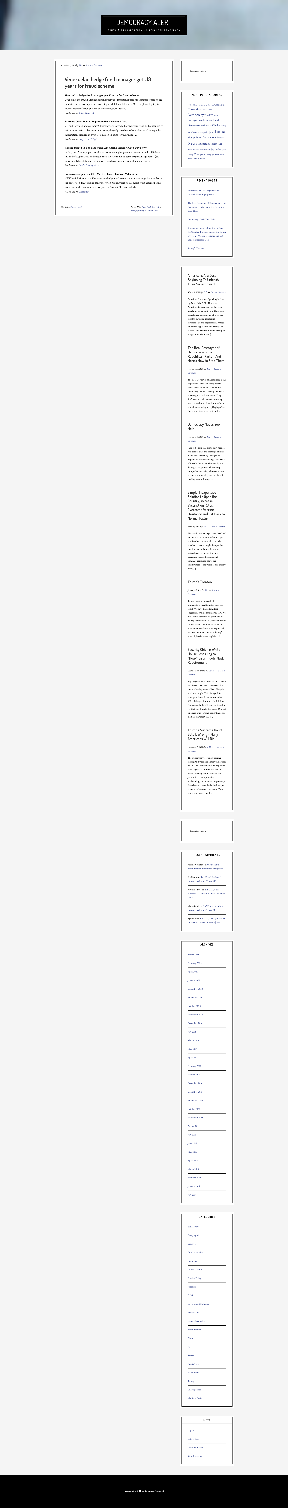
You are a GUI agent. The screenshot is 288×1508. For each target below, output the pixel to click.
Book (212, 105)
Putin (190, 149)
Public (220, 144)
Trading (190, 154)
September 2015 (195, 1117)
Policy (214, 144)
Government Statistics (198, 1304)
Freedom (202, 120)
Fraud (144, 207)
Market (207, 137)
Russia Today (194, 1364)
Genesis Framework (155, 1491)
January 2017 (194, 1074)
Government (196, 125)
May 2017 (192, 1049)
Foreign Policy (194, 1278)
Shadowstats (204, 149)
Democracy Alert (144, 22)
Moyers (221, 137)
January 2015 (194, 1186)
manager (134, 210)
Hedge (158, 207)
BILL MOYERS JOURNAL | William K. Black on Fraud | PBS (206, 893)
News (192, 143)
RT (189, 1346)
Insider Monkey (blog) (89, 165)
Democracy (196, 114)
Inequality (204, 132)
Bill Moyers (193, 1226)
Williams (201, 158)
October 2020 (194, 1006)
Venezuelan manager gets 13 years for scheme (108, 82)
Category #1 (193, 1235)
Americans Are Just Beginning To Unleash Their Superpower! (203, 279)
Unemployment (211, 154)
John (211, 132)
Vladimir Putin (195, 1398)
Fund (149, 207)
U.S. (203, 154)
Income (195, 132)
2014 (189, 105)
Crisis (204, 110)
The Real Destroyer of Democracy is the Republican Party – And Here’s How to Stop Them (207, 207)
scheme (141, 210)
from (210, 120)
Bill (209, 105)
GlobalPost (83, 191)
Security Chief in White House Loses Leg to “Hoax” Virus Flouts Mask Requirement (206, 656)
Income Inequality (196, 1321)
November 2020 (195, 997)
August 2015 (194, 1126)
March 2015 (193, 1169)
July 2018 (192, 1031)
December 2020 (195, 989)
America (204, 105)
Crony (209, 109)
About (197, 105)
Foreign (192, 120)
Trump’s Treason (196, 248)
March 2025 (193, 954)
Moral (215, 137)
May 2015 (192, 1152)
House (190, 132)
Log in (191, 1430)
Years (156, 210)
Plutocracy (204, 144)
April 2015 (193, 1160)
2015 (193, 105)
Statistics (216, 149)
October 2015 (194, 1109)
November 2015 (195, 1100)
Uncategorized (75, 207)
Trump (198, 154)
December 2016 (195, 1083)
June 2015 (192, 1143)
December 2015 (195, 1091)
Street (224, 149)
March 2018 (193, 1040)
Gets (153, 207)
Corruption (194, 109)
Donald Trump (211, 115)
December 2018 (195, 1023)
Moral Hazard (194, 1329)
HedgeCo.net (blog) (87, 139)
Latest (220, 131)
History (223, 125)
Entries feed (193, 1439)
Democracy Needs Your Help (201, 219)
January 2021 (194, 980)
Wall (195, 158)
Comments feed (195, 1447)
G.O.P (191, 1295)
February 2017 (194, 1066)
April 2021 (193, 971)
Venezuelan (148, 210)
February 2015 (194, 1177)
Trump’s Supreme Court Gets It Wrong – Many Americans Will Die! (205, 734)
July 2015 (192, 1134)
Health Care (193, 1312)
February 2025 (195, 963)
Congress (192, 1244)
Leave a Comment (94, 65)
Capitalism (219, 104)
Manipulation (195, 137)
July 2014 (192, 1194)
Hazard (209, 125)
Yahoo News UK (86, 113)
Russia (195, 149)
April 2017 (193, 1057)
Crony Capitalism (196, 1252)
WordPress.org (195, 1456)
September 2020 (195, 1014)
